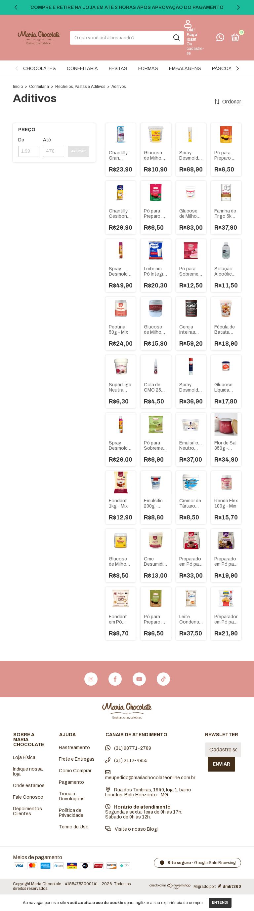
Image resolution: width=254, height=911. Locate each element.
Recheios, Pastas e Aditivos (80, 86)
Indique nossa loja (28, 772)
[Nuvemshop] (170, 888)
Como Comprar (75, 770)
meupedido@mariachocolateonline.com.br (150, 777)
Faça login (192, 37)
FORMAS (148, 68)
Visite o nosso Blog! (136, 829)
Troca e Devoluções (72, 796)
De (21, 139)
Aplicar (78, 151)
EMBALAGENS (185, 68)
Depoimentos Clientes (27, 811)
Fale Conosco (28, 797)
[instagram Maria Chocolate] (91, 679)
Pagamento (71, 782)
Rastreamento (74, 747)
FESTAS (118, 68)
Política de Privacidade (71, 813)
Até (47, 139)
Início (18, 86)
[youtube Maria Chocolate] (139, 679)
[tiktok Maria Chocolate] (163, 679)
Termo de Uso (74, 826)
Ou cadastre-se (195, 49)
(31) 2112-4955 (130, 760)
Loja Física (24, 757)
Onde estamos (29, 785)
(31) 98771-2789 (132, 748)
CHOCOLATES (39, 68)
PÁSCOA (222, 68)
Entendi (220, 902)
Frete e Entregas (77, 759)
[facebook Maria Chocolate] (115, 679)
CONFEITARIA (82, 68)
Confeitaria (39, 86)
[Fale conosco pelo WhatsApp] (220, 39)
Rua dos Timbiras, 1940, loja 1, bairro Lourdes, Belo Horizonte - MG (148, 792)
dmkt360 (232, 886)
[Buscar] (176, 38)
